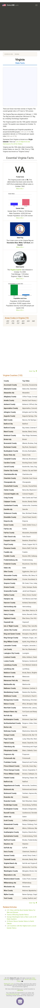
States (13, 5)
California (20, 990)
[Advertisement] (20, 29)
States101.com (8, 54)
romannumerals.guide (13, 994)
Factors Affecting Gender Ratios (18, 915)
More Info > (20, 189)
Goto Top (32, 371)
